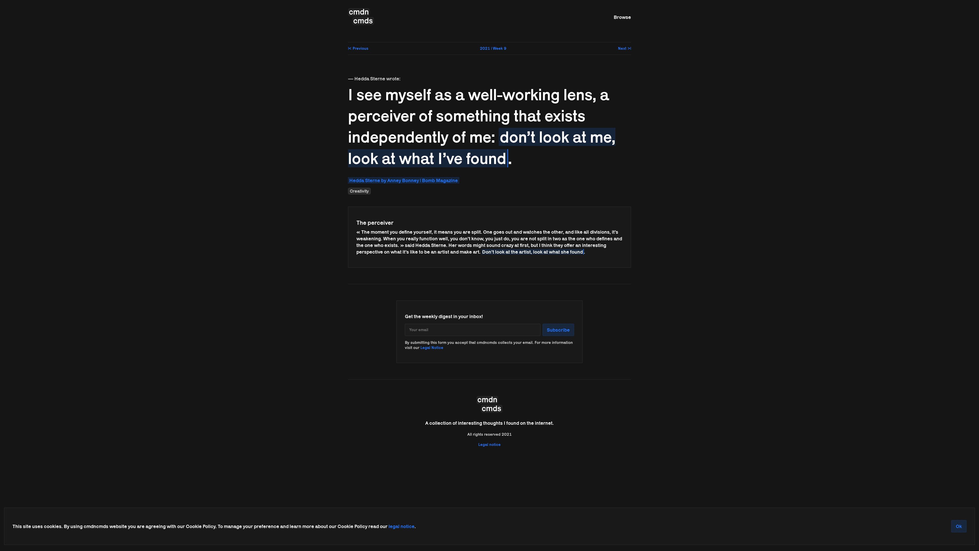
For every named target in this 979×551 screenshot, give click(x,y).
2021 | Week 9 (493, 48)
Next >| (624, 48)
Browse (622, 17)
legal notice (402, 526)
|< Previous (358, 48)
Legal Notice (431, 347)
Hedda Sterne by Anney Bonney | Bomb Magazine (403, 180)
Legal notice (489, 444)
